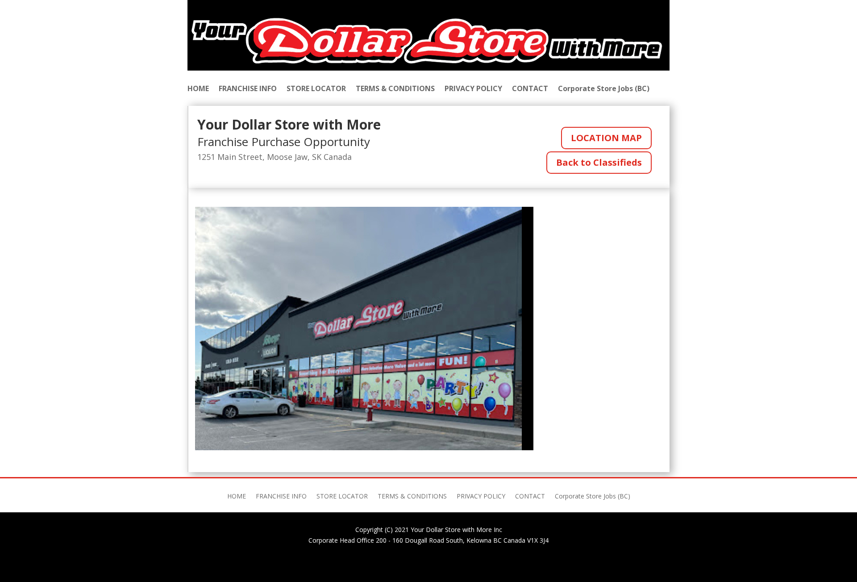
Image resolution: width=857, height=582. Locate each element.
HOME (198, 89)
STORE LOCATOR (316, 89)
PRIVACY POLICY (473, 89)
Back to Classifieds (599, 162)
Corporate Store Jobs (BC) (603, 89)
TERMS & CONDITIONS (395, 89)
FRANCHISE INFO (248, 89)
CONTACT (530, 89)
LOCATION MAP (606, 138)
